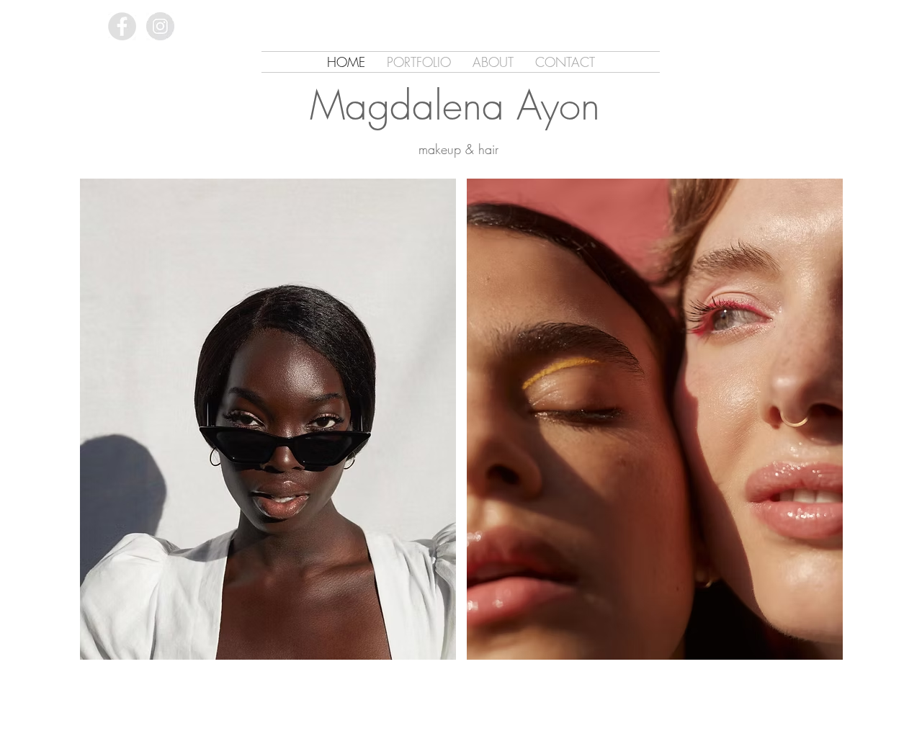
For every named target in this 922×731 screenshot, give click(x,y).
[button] (268, 419)
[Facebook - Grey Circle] (122, 26)
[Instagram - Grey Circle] (160, 26)
